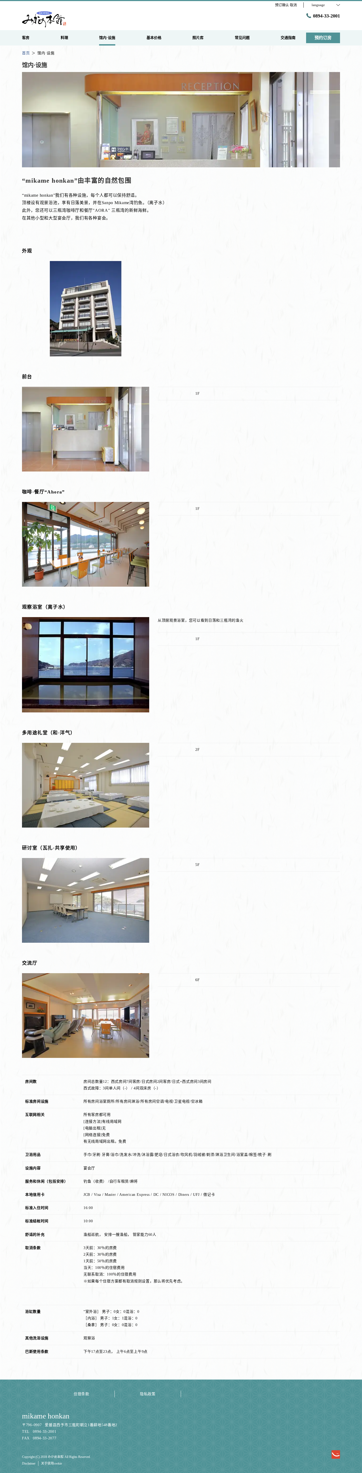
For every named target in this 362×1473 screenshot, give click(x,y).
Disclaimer (29, 1463)
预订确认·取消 (286, 5)
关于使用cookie (51, 1463)
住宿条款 (81, 1394)
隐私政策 (148, 1394)
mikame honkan (45, 1416)
